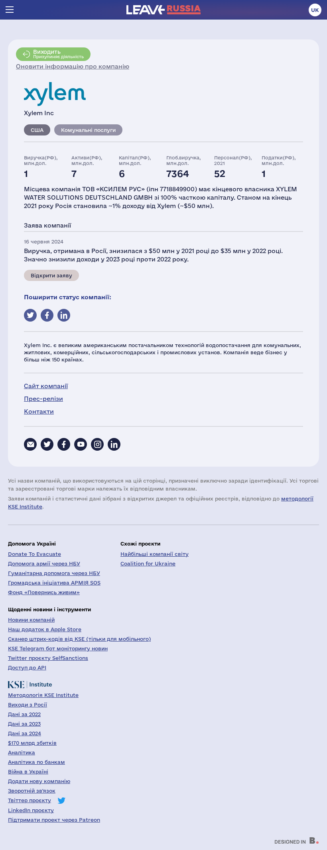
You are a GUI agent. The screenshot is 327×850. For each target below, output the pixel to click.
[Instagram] (97, 444)
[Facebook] (63, 444)
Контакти (39, 411)
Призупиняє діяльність (58, 54)
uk (315, 10)
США (37, 130)
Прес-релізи (43, 398)
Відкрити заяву (51, 275)
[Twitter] (47, 444)
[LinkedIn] (114, 444)
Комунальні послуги (88, 130)
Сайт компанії (46, 386)
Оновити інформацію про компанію (72, 66)
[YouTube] (80, 444)
